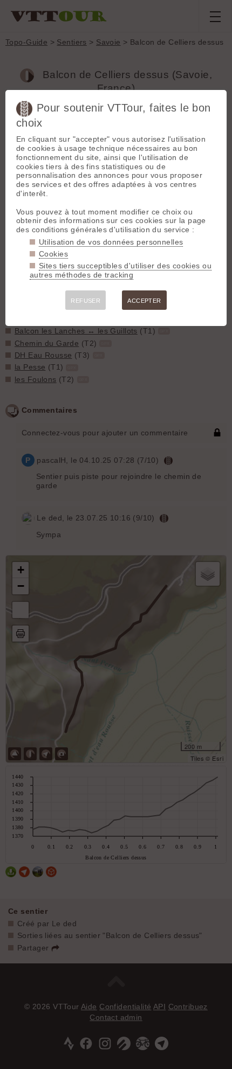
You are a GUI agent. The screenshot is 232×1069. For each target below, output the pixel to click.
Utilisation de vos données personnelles (111, 242)
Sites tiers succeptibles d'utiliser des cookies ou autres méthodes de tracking (120, 270)
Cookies (53, 253)
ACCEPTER (144, 300)
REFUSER (85, 300)
